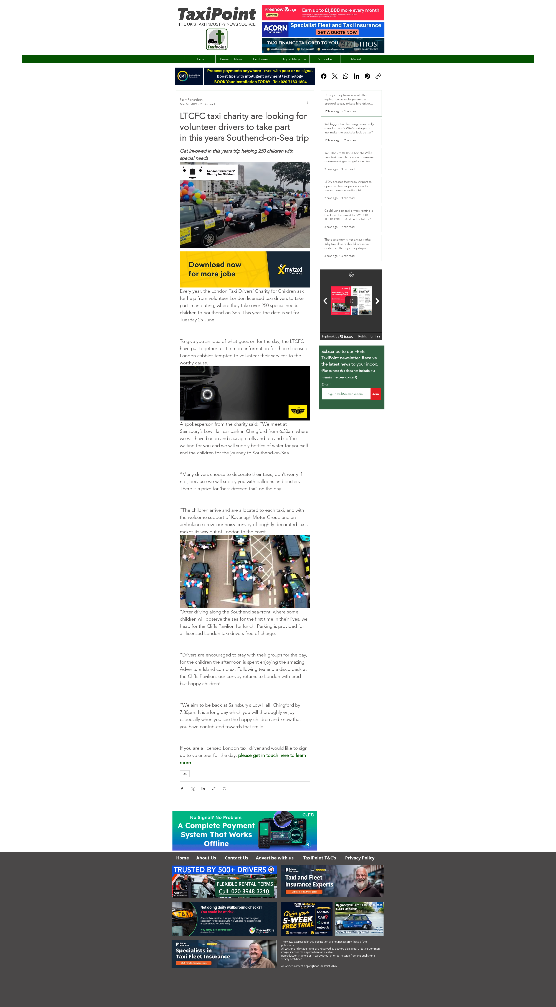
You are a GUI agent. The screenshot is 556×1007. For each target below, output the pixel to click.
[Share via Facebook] (182, 789)
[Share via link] (214, 789)
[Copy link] (378, 76)
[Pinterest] (367, 76)
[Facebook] (323, 76)
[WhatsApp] (345, 76)
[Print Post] (224, 789)
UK (185, 774)
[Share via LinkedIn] (203, 789)
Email (326, 384)
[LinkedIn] (356, 76)
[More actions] (307, 102)
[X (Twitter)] (335, 76)
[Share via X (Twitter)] (192, 789)
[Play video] (245, 571)
